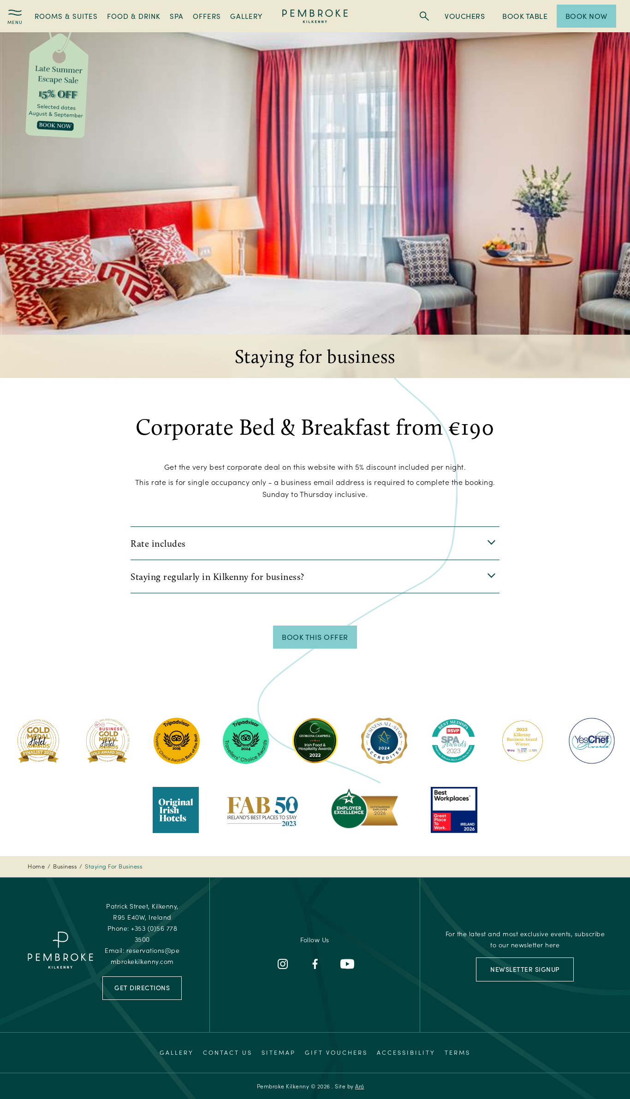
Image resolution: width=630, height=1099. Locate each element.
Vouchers (465, 16)
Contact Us (227, 1052)
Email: (142, 956)
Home (36, 866)
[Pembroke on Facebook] (315, 963)
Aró (359, 1086)
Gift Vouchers (336, 1052)
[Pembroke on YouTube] (347, 963)
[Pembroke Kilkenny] (315, 16)
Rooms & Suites (66, 16)
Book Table (524, 16)
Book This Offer (315, 637)
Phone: (142, 934)
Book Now (586, 16)
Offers (207, 16)
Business (65, 866)
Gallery (246, 16)
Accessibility (406, 1052)
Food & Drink (133, 16)
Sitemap (279, 1052)
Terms (457, 1052)
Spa (177, 16)
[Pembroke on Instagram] (283, 963)
